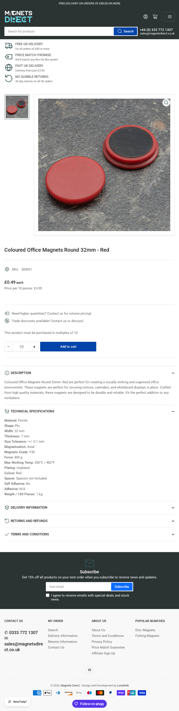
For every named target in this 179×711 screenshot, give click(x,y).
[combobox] (71, 31)
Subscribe (122, 587)
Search (129, 31)
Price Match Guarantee (108, 647)
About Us (98, 630)
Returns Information (62, 642)
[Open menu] (170, 16)
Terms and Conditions (108, 636)
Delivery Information (62, 636)
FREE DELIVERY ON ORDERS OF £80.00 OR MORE (89, 3)
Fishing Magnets (147, 636)
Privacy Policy (102, 642)
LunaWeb (123, 685)
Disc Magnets (145, 630)
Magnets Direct (70, 685)
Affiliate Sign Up (103, 653)
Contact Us (56, 647)
